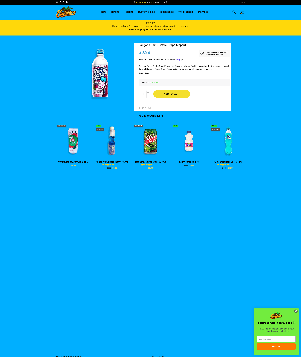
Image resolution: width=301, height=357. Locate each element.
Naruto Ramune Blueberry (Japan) (112, 162)
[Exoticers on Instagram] (63, 2)
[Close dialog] (296, 311)
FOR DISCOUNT (151, 2)
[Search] (234, 12)
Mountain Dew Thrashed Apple (150, 162)
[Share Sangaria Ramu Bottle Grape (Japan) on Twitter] (143, 108)
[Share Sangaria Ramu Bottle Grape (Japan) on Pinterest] (146, 108)
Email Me (276, 346)
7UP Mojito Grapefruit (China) (73, 162)
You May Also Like (150, 115)
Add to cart (172, 94)
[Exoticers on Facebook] (60, 2)
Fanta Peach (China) (189, 162)
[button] (108, 164)
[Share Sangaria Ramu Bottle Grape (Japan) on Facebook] (139, 108)
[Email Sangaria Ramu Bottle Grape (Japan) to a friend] (149, 108)
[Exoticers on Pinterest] (66, 2)
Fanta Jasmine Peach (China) (228, 162)
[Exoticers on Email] (57, 2)
